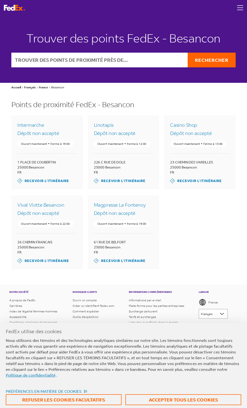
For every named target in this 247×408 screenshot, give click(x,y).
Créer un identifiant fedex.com (93, 306)
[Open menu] (240, 7)
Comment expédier (86, 311)
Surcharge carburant (143, 311)
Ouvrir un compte (85, 300)
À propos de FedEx (22, 300)
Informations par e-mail (145, 300)
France (213, 302)
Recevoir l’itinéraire (43, 180)
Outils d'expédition (85, 317)
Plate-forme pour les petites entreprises (156, 306)
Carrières (15, 306)
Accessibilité (18, 317)
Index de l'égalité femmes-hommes (33, 311)
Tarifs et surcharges (142, 317)
